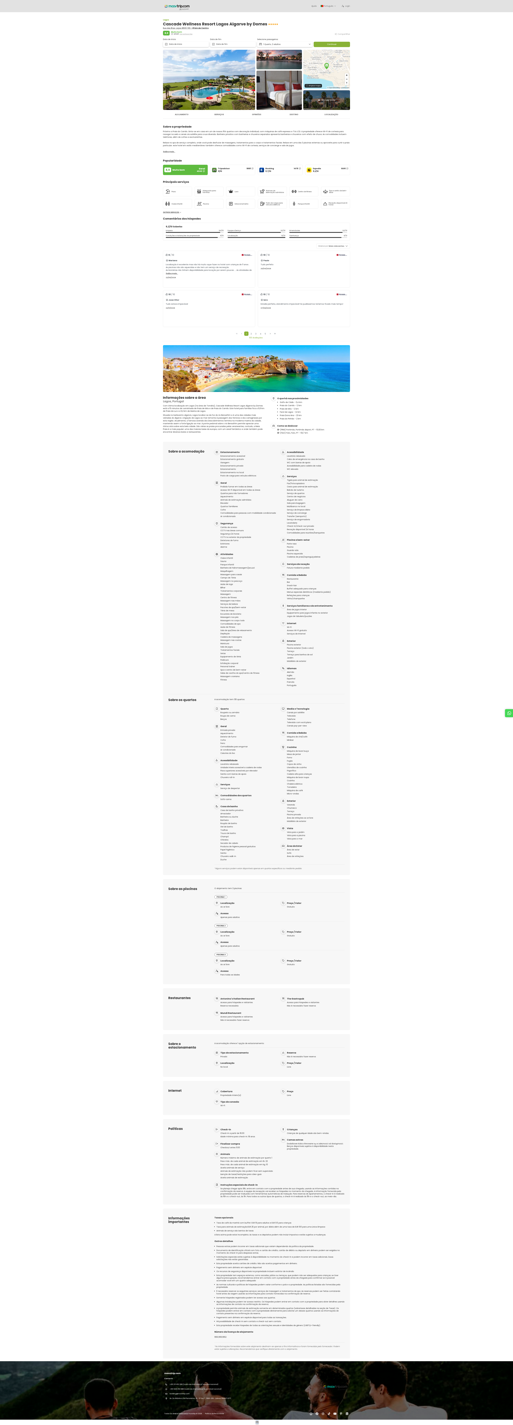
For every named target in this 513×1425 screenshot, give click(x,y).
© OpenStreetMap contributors (338, 87)
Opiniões (256, 114)
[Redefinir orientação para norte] (347, 83)
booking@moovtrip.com (180, 1394)
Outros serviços (171, 212)
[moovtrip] (335, 1386)
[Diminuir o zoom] (347, 79)
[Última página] (275, 334)
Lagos (166, 19)
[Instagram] (323, 1414)
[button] (326, 66)
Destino (294, 114)
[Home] (311, 1414)
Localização (331, 114)
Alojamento (182, 114)
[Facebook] (317, 1414)
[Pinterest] (341, 1414)
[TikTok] (329, 1414)
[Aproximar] (347, 75)
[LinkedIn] (347, 1414)
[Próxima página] (270, 334)
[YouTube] (335, 1414)
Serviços (219, 114)
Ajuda (314, 6)
